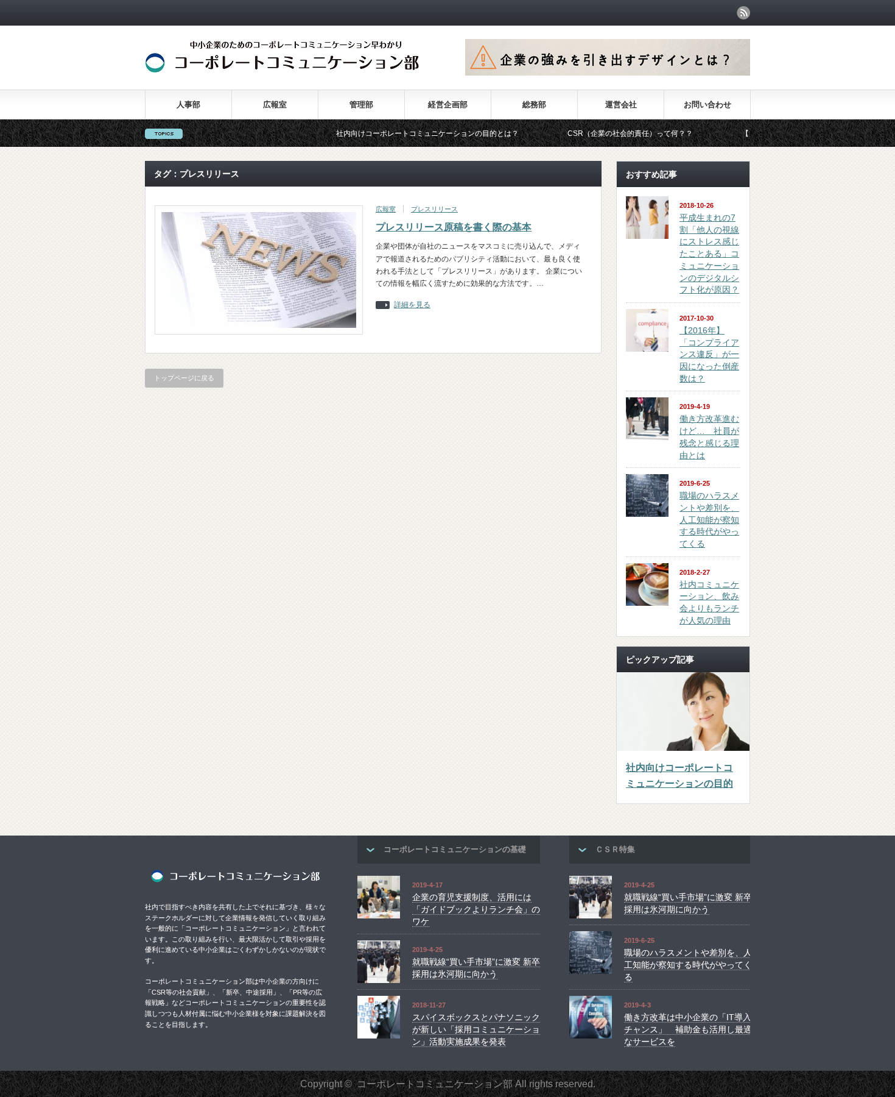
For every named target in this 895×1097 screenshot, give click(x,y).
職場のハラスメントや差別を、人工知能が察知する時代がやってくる (709, 519)
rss (743, 13)
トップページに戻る (184, 378)
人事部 (188, 104)
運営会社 (621, 104)
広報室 (275, 104)
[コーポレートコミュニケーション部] (282, 69)
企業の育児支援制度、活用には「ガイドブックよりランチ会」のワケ (476, 909)
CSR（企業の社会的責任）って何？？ (598, 133)
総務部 (534, 104)
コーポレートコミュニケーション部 (435, 1084)
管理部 (361, 104)
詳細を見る (412, 305)
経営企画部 (448, 104)
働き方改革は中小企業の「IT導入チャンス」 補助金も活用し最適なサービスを (688, 1029)
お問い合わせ (707, 104)
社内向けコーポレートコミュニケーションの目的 (679, 775)
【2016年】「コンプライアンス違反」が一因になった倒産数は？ (709, 354)
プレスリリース (434, 209)
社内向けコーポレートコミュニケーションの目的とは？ (395, 133)
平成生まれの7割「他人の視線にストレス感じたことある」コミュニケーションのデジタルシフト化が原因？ (709, 253)
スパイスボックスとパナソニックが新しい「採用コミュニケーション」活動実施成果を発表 (476, 1029)
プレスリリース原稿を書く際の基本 (454, 227)
